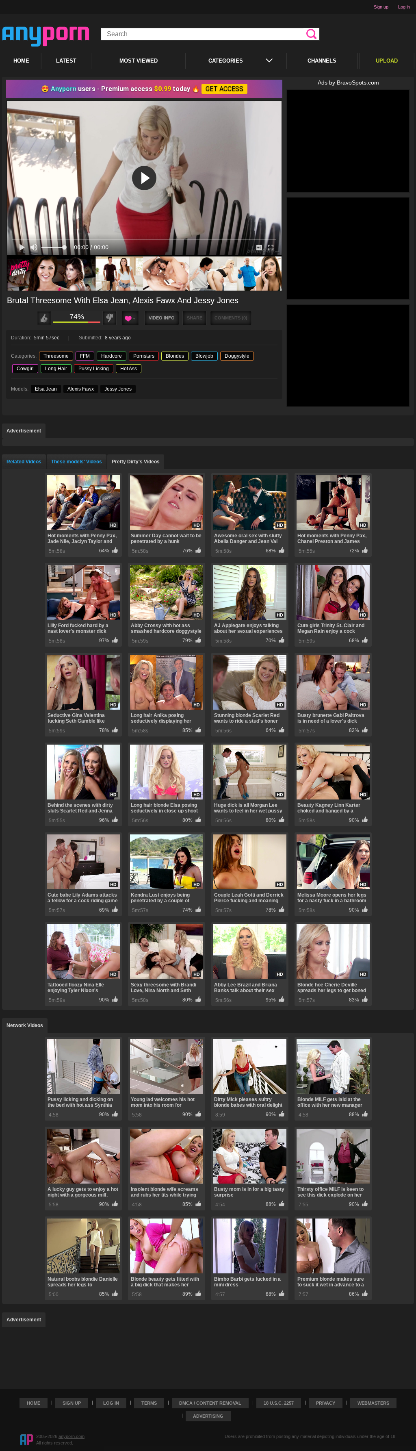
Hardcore (111, 356)
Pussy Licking (93, 368)
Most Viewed (138, 61)
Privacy (325, 1403)
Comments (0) (230, 317)
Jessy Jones (118, 389)
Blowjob (204, 356)
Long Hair (56, 368)
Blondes (175, 356)
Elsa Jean (46, 389)
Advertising (208, 1416)
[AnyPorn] (45, 36)
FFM (85, 356)
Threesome (56, 356)
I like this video (44, 318)
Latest (66, 61)
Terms (149, 1403)
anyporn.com (71, 1436)
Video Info (162, 317)
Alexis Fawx (80, 389)
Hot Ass (128, 368)
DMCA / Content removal (210, 1403)
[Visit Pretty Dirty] (144, 273)
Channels (322, 61)
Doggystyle (237, 356)
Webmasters (373, 1403)
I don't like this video (109, 318)
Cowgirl (25, 368)
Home (21, 61)
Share (194, 317)
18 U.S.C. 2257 (279, 1403)
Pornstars (143, 356)
